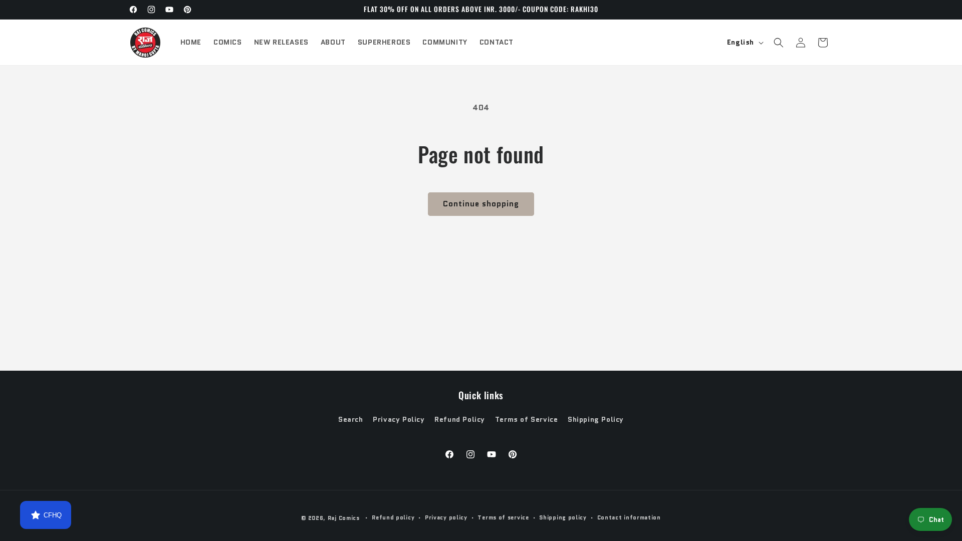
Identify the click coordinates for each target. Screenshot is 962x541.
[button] (779, 43)
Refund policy (393, 517)
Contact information (629, 517)
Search (350, 419)
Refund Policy (459, 419)
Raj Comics (344, 518)
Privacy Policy (398, 419)
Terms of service (503, 517)
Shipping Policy (596, 419)
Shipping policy (563, 517)
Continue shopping (481, 203)
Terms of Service (526, 419)
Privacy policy (446, 517)
